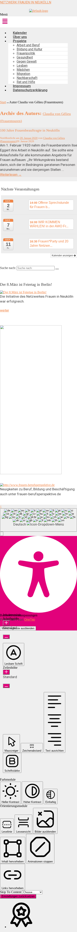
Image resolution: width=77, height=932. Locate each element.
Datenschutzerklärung (30, 90)
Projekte (19, 41)
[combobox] (38, 520)
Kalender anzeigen (63, 255)
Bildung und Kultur (29, 49)
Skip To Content (11, 892)
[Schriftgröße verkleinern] (6, 637)
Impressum (22, 86)
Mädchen (23, 70)
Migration (23, 74)
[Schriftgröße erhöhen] (6, 623)
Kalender (20, 33)
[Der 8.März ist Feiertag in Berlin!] (23, 292)
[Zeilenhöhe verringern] (6, 686)
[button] (38, 20)
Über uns (20, 37)
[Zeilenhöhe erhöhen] (6, 672)
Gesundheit (25, 57)
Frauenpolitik (26, 53)
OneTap (29, 619)
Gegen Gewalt (27, 61)
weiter (4, 310)
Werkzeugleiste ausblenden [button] (18, 628)
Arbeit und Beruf (28, 45)
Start (3, 102)
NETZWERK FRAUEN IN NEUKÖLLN (25, 2)
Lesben (22, 66)
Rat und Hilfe (26, 82)
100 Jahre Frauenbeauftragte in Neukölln (30, 130)
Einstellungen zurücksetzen (18, 896)
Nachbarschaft (27, 78)
